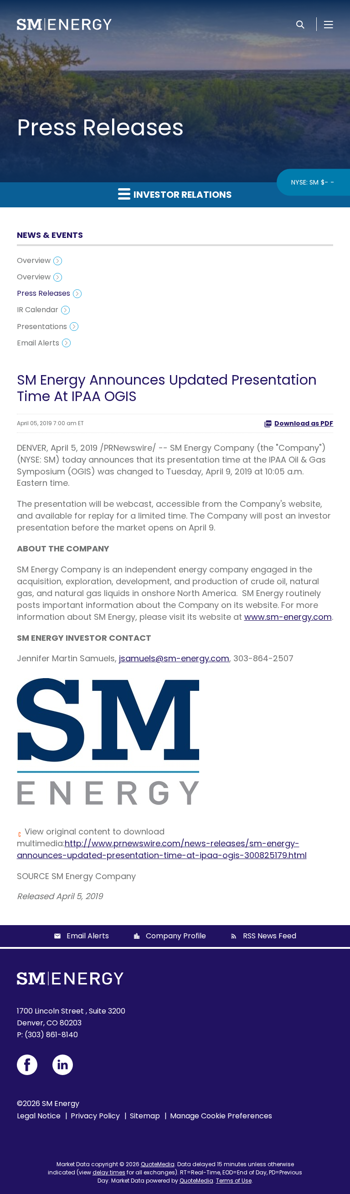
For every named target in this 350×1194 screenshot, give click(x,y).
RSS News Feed (269, 936)
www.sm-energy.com (288, 617)
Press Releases (43, 293)
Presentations (42, 326)
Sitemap (145, 1116)
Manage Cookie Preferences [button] (221, 1116)
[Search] (300, 24)
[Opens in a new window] (27, 1065)
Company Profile (176, 936)
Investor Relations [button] (182, 194)
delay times (109, 1172)
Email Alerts (38, 343)
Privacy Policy (95, 1116)
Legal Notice (39, 1116)
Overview (34, 260)
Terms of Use (234, 1180)
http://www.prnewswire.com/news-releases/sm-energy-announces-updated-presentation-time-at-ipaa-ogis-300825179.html (162, 849)
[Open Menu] (328, 24)
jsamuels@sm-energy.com (174, 658)
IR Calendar (37, 309)
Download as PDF (303, 423)
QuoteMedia (158, 1164)
